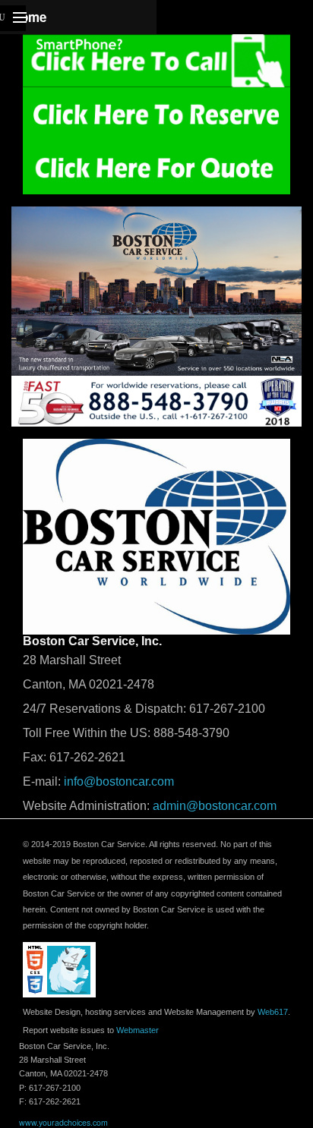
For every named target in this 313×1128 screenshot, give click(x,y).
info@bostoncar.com (119, 781)
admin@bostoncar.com (215, 805)
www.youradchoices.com (63, 1122)
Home (28, 17)
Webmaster (137, 1030)
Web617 (273, 1011)
